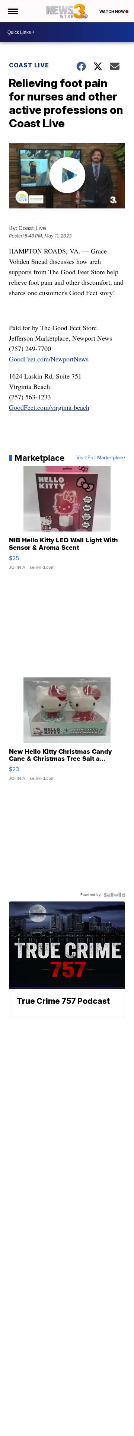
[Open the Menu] (12, 11)
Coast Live (29, 65)
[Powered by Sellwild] (114, 894)
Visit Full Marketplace (100, 457)
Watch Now (112, 11)
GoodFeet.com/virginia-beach (49, 407)
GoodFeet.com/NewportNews (49, 358)
